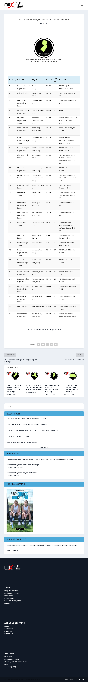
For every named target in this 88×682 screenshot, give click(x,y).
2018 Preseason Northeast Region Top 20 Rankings (34, 387)
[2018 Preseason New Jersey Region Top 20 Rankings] (53, 377)
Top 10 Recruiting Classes (18, 437)
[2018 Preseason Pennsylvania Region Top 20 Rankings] (73, 377)
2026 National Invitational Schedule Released (27, 425)
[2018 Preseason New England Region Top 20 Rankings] (15, 377)
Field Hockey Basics (11, 659)
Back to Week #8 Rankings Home (44, 329)
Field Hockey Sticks (11, 593)
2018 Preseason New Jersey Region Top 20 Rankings (52, 388)
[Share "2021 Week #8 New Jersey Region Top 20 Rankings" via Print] (56, 344)
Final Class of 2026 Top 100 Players (22, 442)
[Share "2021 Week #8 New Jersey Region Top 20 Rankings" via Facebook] (39, 344)
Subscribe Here (12, 550)
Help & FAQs (8, 631)
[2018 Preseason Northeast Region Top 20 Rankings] (34, 377)
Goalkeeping (9, 598)
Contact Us (8, 634)
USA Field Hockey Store (12, 601)
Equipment (8, 596)
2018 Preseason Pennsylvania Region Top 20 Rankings (71, 388)
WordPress (36, 679)
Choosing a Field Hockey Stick (15, 662)
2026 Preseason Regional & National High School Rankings (32, 431)
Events (6, 664)
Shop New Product (11, 591)
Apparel (7, 603)
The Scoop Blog (10, 667)
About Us (7, 626)
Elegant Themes (18, 679)
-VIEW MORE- (44, 447)
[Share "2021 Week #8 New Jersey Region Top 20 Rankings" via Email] (51, 344)
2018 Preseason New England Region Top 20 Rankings (14, 388)
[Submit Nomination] (68, 459)
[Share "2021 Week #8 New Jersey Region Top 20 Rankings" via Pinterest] (47, 344)
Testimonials (9, 629)
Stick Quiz (8, 657)
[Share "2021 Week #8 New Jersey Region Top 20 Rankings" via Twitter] (43, 344)
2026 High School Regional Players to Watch (26, 419)
